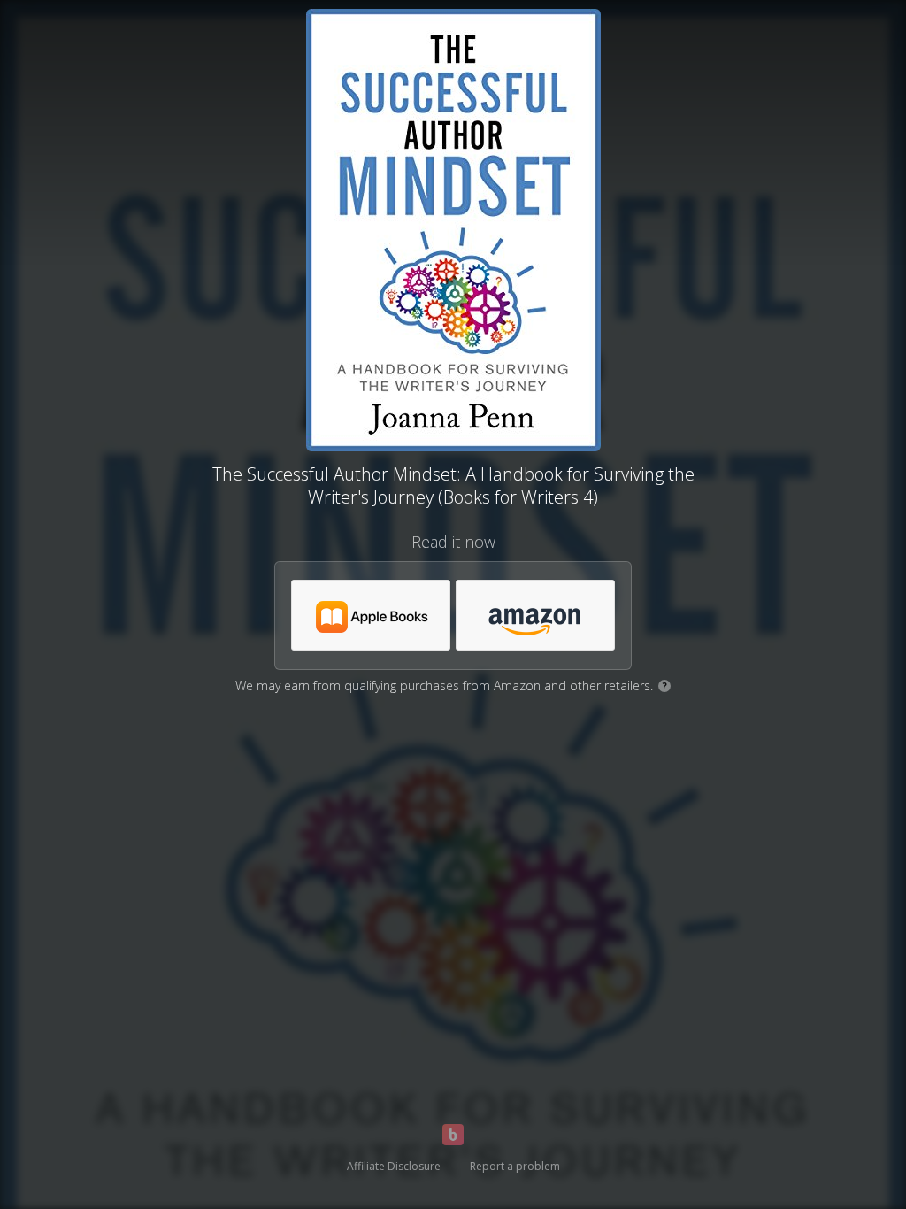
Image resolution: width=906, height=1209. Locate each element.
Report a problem (515, 1166)
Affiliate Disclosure (394, 1166)
